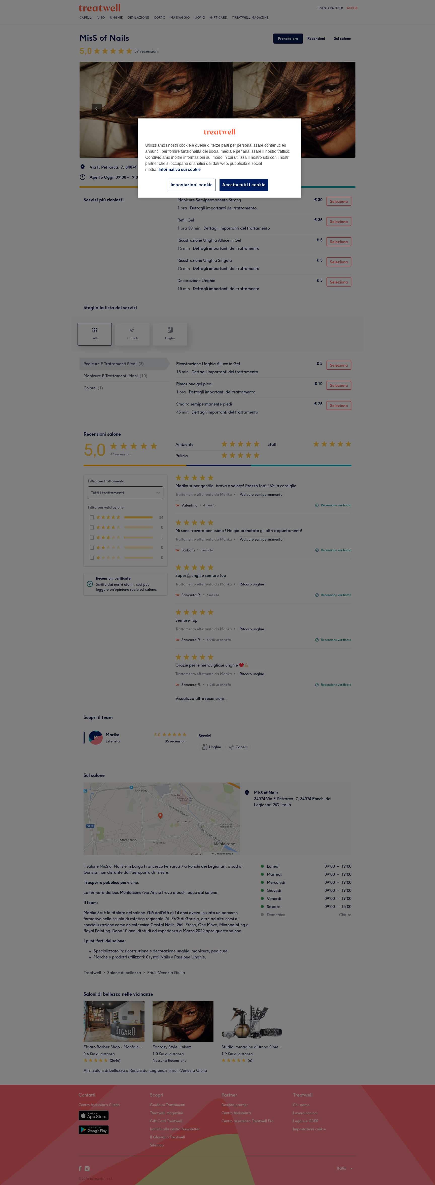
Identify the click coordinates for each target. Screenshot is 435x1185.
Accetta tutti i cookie (244, 185)
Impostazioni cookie (192, 185)
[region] (219, 157)
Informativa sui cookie (180, 169)
